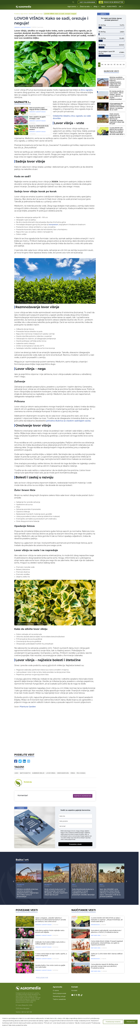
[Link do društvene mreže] (72, 995)
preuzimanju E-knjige (78, 836)
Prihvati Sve (131, 1021)
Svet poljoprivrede (87, 2)
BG (99, 64)
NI (105, 64)
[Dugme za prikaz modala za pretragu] (73, 2)
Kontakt (74, 990)
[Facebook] (15, 761)
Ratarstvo (20, 884)
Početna (17, 13)
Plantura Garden (28, 707)
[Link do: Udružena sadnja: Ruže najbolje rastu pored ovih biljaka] (24, 933)
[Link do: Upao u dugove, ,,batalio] (24, 921)
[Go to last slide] (13, 881)
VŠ (114, 64)
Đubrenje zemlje (38, 773)
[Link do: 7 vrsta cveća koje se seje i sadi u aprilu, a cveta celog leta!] (24, 956)
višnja (72, 773)
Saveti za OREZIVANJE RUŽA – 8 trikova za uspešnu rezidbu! (39, 127)
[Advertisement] (55, 730)
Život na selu (85, 6)
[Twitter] (20, 761)
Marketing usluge (59, 996)
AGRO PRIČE (112, 6)
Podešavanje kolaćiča (113, 1021)
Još (120, 6)
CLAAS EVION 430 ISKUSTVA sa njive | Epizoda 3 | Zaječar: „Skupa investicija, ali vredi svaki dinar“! (106, 919)
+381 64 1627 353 (26, 1012)
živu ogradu (87, 90)
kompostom (53, 224)
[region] (70, 1021)
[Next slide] (126, 881)
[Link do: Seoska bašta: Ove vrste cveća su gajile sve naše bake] (24, 968)
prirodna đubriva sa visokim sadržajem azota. (68, 421)
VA (117, 64)
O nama (56, 990)
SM (108, 64)
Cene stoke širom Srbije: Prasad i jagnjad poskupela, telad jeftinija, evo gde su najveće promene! (107, 943)
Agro (16, 773)
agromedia (40, 27)
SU (111, 64)
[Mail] (28, 761)
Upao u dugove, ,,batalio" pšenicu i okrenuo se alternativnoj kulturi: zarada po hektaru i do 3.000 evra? (50, 919)
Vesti (103, 6)
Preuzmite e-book (75, 844)
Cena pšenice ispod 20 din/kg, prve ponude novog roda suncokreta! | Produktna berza (104, 966)
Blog (95, 6)
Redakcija (28, 782)
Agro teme (72, 6)
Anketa (103, 14)
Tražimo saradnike (59, 999)
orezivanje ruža (63, 773)
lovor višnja (50, 773)
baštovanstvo (25, 773)
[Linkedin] (24, 761)
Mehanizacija (95, 924)
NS (102, 64)
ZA (124, 64)
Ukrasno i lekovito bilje (35, 13)
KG (121, 64)
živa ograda (81, 773)
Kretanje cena (95, 935)
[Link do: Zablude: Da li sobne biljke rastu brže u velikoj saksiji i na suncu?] (24, 944)
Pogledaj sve (42, 978)
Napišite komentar (82, 796)
